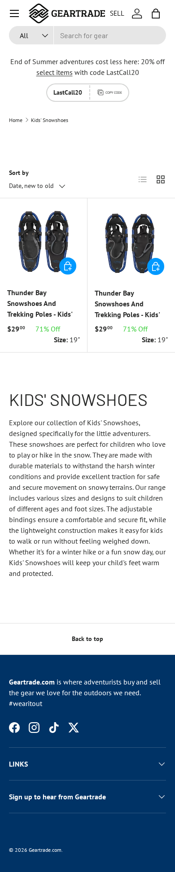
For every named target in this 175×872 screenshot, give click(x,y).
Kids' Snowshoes (49, 120)
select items (54, 72)
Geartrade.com (45, 849)
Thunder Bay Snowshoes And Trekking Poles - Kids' (40, 303)
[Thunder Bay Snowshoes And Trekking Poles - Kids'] (43, 241)
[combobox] (87, 35)
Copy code (113, 92)
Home (15, 120)
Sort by (19, 173)
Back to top (87, 639)
